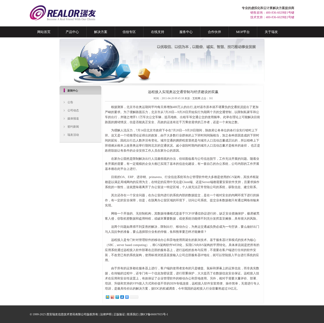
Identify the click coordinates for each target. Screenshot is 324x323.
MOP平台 (243, 32)
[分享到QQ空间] (107, 297)
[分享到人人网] (121, 297)
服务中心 (186, 32)
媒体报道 (73, 118)
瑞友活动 (73, 134)
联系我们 (132, 314)
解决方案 (100, 32)
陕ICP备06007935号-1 (154, 314)
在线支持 (157, 32)
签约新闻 (73, 126)
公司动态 (73, 110)
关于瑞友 (271, 32)
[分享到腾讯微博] (117, 297)
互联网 (196, 98)
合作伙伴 (214, 32)
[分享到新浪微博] (112, 297)
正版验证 (119, 314)
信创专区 (129, 32)
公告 (70, 102)
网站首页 (43, 32)
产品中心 (72, 32)
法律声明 (106, 314)
